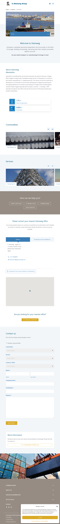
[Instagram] (11, 507)
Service (8, 354)
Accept (40, 517)
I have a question (30, 207)
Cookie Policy (9, 519)
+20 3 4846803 (14, 257)
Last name (33, 377)
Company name (11, 380)
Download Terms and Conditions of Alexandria (22, 271)
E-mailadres (10, 388)
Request (8, 395)
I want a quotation (16, 203)
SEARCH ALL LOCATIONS (31, 319)
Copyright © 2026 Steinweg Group (15, 515)
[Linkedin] (9, 507)
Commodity (9, 347)
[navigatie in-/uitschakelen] (53, 3)
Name (7, 377)
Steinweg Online (44, 203)
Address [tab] (18, 239)
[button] (57, 506)
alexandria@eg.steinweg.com (18, 259)
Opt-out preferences (35, 521)
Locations (12, 9)
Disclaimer (9, 517)
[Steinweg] (17, 4)
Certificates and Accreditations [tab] (42, 239)
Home (7, 9)
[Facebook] (6, 507)
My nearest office (31, 203)
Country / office (10, 362)
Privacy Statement (44, 521)
